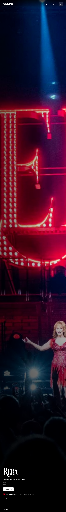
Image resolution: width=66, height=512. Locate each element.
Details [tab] (5, 509)
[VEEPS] (8, 4)
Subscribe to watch (20, 494)
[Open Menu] (61, 4)
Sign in (54, 4)
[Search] (46, 4)
